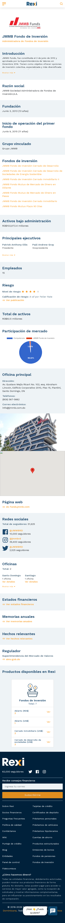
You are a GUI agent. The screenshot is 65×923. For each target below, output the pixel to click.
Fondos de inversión (43, 862)
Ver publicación (15, 300)
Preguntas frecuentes (13, 818)
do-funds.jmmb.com (18, 506)
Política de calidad (11, 825)
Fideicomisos (9, 868)
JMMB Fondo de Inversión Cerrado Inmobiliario (29, 201)
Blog (4, 850)
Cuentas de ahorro (42, 837)
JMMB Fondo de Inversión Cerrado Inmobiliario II (30, 179)
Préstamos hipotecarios (45, 831)
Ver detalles (8, 581)
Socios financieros (12, 812)
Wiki (4, 837)
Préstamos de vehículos (45, 825)
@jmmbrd (15, 538)
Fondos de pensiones (43, 856)
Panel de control (11, 862)
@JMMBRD (16, 530)
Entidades (7, 856)
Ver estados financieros (20, 604)
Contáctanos (9, 831)
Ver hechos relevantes (19, 638)
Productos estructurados (45, 843)
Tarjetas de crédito (42, 806)
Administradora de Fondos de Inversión (25, 41)
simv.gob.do (13, 659)
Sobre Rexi (8, 806)
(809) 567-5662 (11, 399)
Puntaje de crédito (11, 843)
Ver (48, 712)
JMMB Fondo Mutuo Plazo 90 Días (22, 206)
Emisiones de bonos (43, 850)
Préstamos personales (44, 818)
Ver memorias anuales (19, 621)
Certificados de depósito (45, 812)
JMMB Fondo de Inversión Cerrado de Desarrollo (30, 165)
